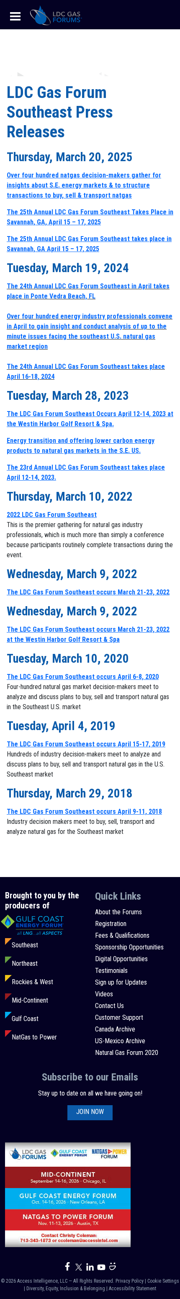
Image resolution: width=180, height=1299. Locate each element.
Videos (104, 994)
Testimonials (111, 971)
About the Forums (118, 912)
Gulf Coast (25, 1019)
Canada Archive (115, 1029)
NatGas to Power (34, 1037)
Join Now (90, 1112)
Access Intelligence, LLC (42, 1281)
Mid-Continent (30, 1000)
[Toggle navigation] (15, 15)
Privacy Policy (130, 1281)
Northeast (25, 963)
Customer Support (119, 1017)
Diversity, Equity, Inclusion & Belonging (65, 1288)
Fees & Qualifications (122, 935)
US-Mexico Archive (120, 1041)
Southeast (25, 945)
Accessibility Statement (132, 1288)
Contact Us (109, 1006)
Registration (110, 924)
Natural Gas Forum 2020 (126, 1053)
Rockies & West (32, 982)
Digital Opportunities (121, 959)
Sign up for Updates (121, 982)
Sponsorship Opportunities (129, 947)
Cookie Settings (163, 1281)
